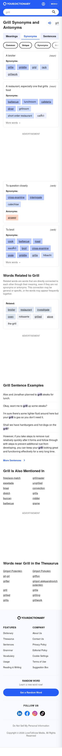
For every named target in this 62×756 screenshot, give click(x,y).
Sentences (49, 36)
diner (11, 108)
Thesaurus (8, 638)
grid (34, 67)
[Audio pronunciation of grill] (49, 23)
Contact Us (38, 638)
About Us (37, 633)
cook (10, 241)
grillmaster (38, 478)
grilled (38, 316)
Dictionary (8, 633)
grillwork (12, 74)
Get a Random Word (31, 692)
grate (11, 255)
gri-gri (6, 576)
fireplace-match (12, 478)
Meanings (12, 36)
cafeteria (46, 101)
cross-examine (16, 197)
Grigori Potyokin (42, 571)
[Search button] (54, 12)
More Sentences (12, 460)
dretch (6, 493)
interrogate (36, 197)
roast (37, 241)
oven (11, 316)
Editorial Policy (40, 650)
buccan (7, 498)
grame (36, 503)
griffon (36, 576)
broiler (11, 309)
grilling (36, 595)
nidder (36, 498)
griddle (23, 67)
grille (11, 67)
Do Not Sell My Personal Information (31, 725)
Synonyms (30, 36)
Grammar (8, 650)
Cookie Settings (40, 655)
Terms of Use (39, 661)
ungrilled (37, 483)
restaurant (26, 309)
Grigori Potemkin (12, 571)
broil (24, 248)
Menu (54, 3)
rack (44, 67)
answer (12, 217)
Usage (6, 661)
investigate (43, 309)
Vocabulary (8, 655)
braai (6, 488)
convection (39, 488)
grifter (6, 581)
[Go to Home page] (16, 4)
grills (35, 493)
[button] (43, 3)
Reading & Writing (12, 667)
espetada (8, 483)
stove (50, 316)
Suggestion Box (40, 667)
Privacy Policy (39, 644)
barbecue (13, 101)
